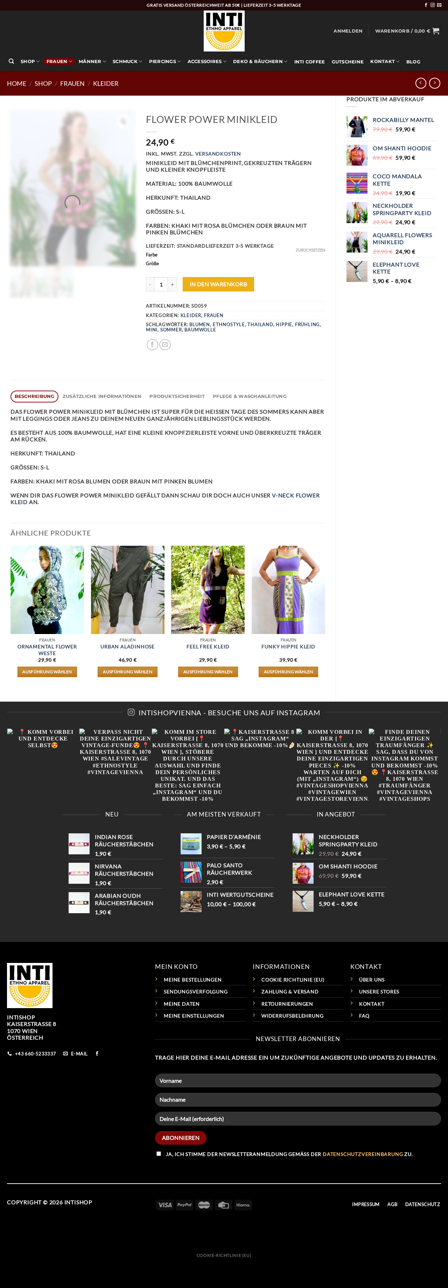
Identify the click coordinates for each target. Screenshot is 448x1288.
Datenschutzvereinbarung (363, 1154)
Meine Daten (182, 1004)
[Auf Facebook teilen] (152, 345)
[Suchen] (11, 61)
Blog (413, 61)
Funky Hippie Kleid (288, 646)
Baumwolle (200, 329)
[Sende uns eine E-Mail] (439, 5)
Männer (90, 61)
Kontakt (382, 61)
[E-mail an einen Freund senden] (165, 345)
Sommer (171, 329)
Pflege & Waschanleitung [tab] (250, 396)
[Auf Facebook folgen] (426, 5)
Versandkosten (218, 154)
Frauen (57, 61)
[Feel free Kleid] (208, 590)
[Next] (325, 617)
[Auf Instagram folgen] (432, 5)
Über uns (372, 980)
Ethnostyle (229, 324)
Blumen (199, 324)
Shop (28, 61)
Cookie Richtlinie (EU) (292, 980)
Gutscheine (348, 61)
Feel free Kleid (208, 646)
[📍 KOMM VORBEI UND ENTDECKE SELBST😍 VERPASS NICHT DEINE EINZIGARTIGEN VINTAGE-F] (224, 765)
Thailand (260, 324)
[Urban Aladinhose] (127, 590)
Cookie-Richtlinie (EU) (224, 1255)
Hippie (284, 324)
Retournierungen (287, 1004)
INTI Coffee (309, 61)
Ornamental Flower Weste (47, 649)
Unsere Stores (379, 991)
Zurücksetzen (310, 250)
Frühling (307, 324)
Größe (152, 263)
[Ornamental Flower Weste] (47, 590)
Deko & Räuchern (258, 61)
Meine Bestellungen (193, 980)
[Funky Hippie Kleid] (288, 590)
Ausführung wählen (47, 671)
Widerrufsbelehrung (292, 1016)
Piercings (162, 61)
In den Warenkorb (218, 284)
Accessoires (205, 61)
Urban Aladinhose (127, 646)
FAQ (364, 1016)
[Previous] (11, 617)
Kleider (106, 83)
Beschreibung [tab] (35, 396)
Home (16, 83)
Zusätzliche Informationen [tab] (102, 396)
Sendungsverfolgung (195, 991)
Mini (152, 329)
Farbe (152, 255)
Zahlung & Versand (290, 991)
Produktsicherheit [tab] (176, 396)
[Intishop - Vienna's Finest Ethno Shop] (224, 31)
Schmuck (125, 61)
